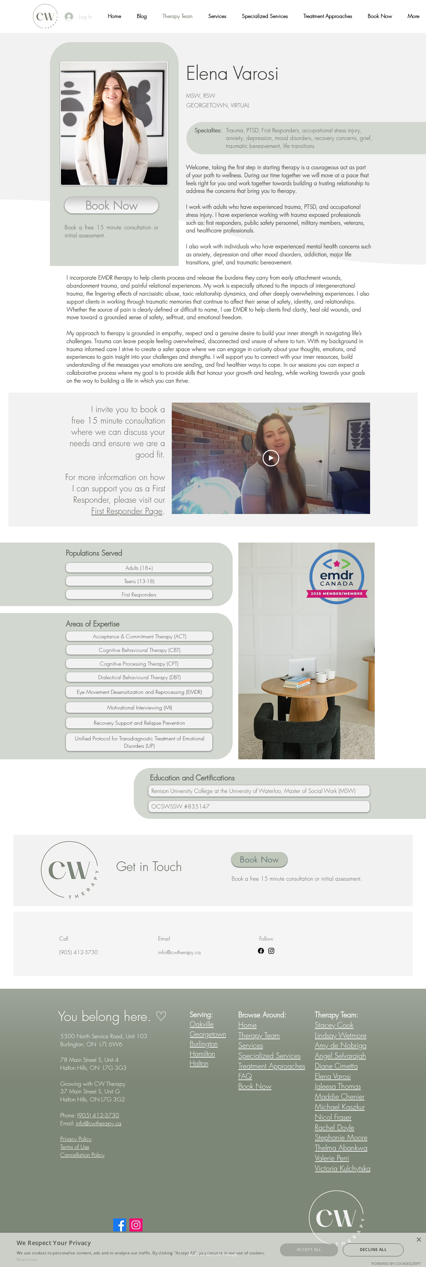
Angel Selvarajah (340, 1056)
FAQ (245, 1076)
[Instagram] (271, 951)
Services (250, 1045)
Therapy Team (259, 1035)
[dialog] (213, 1250)
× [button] (418, 1239)
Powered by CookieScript (396, 1263)
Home (247, 1025)
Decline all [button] (373, 1249)
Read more (27, 1259)
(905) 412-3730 (98, 1115)
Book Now (255, 1086)
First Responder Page (126, 511)
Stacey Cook (334, 1025)
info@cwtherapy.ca (179, 952)
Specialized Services (269, 1056)
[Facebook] (261, 951)
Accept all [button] (309, 1249)
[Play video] (271, 458)
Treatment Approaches (271, 1066)
